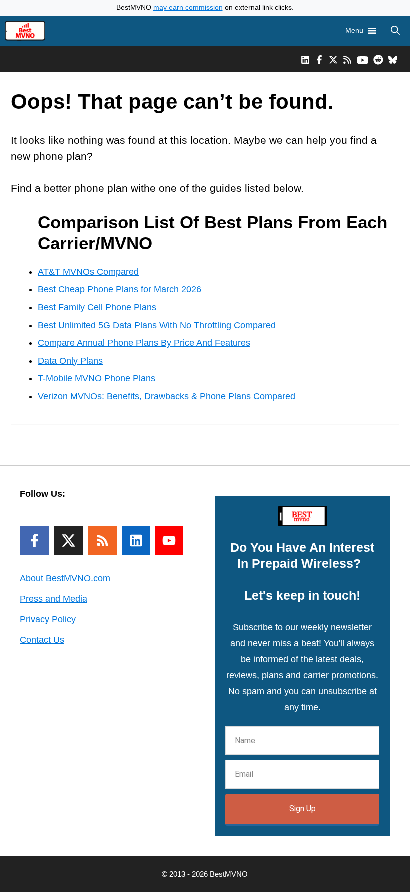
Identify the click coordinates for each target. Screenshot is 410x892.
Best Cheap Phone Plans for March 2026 (120, 289)
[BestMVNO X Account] (333, 59)
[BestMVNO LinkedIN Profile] (305, 59)
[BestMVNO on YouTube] (362, 59)
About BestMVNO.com (65, 578)
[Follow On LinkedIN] (136, 540)
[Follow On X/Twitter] (69, 540)
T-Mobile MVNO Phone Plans (97, 378)
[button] (395, 31)
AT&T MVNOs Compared (88, 272)
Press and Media (54, 599)
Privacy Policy (48, 619)
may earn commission (188, 7)
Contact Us (42, 640)
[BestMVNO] (25, 31)
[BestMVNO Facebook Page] (319, 59)
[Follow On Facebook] (35, 540)
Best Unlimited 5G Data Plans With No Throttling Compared (157, 325)
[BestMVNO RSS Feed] (347, 59)
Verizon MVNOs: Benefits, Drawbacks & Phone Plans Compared (167, 396)
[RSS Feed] (103, 540)
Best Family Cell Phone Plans (97, 307)
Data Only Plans (70, 361)
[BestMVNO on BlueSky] (393, 59)
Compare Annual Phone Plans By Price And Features (144, 343)
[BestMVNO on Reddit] (378, 59)
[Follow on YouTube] (169, 540)
